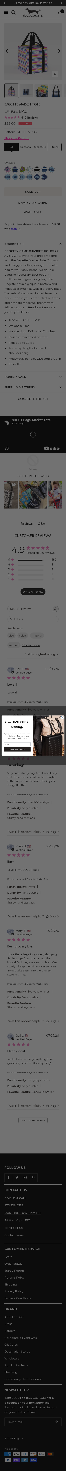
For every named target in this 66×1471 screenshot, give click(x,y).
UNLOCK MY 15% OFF (17, 749)
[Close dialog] (62, 717)
